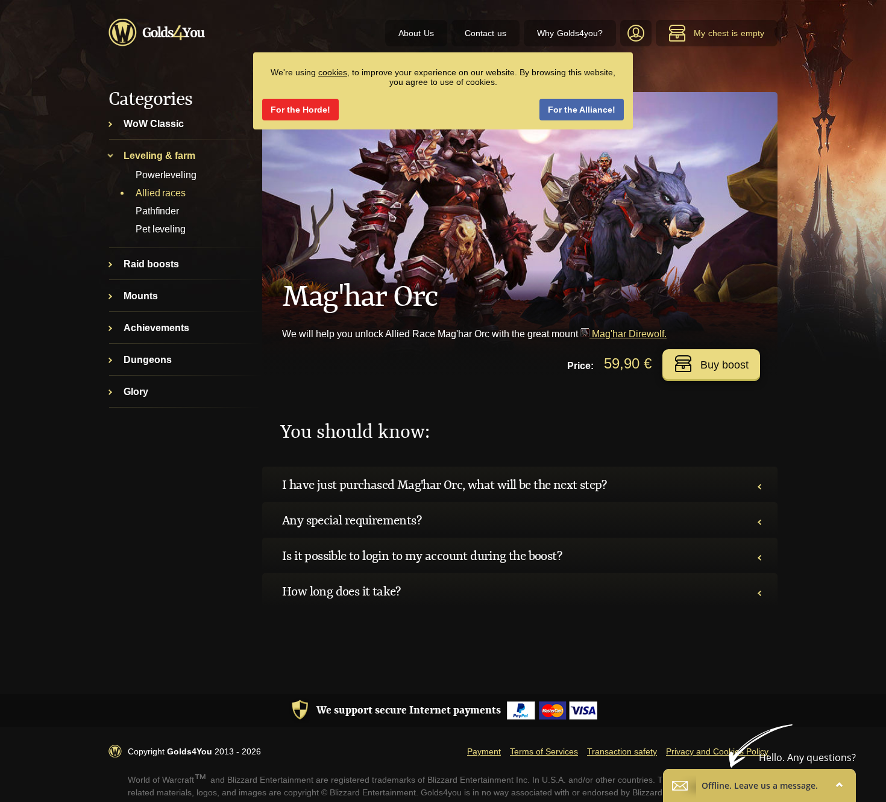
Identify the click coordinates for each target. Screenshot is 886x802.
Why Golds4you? (570, 33)
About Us (416, 33)
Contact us (485, 33)
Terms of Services (544, 751)
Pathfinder (157, 211)
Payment (484, 751)
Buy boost (724, 365)
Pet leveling (161, 229)
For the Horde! (300, 109)
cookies (332, 72)
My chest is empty (729, 33)
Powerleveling (166, 175)
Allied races (161, 193)
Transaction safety (622, 751)
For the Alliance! (581, 109)
